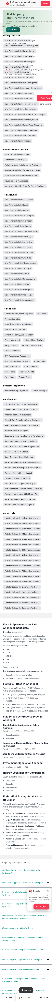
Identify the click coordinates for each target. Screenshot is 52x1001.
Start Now (13, 29)
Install (45, 3)
